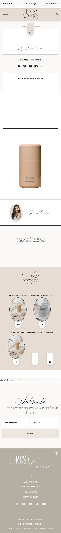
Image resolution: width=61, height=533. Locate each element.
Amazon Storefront (30, 484)
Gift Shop (30, 497)
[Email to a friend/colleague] (36, 67)
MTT (51, 528)
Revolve (30, 491)
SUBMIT (30, 433)
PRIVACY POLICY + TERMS (30, 519)
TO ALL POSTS (12, 380)
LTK (30, 476)
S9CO (37, 528)
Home (23, 26)
